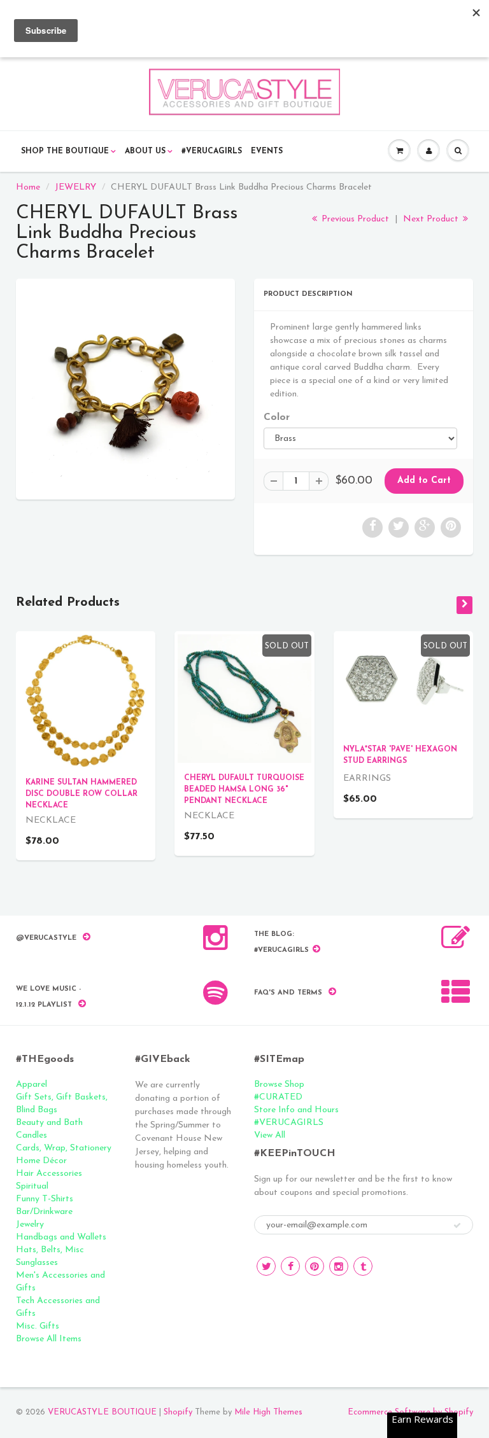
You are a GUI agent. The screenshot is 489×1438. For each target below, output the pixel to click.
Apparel (31, 1084)
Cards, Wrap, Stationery (63, 1148)
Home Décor (41, 1161)
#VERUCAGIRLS (211, 151)
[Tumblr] (362, 1266)
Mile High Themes (268, 1412)
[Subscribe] (457, 1225)
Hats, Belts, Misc (50, 1250)
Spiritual (32, 1186)
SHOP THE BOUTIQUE (65, 151)
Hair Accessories (49, 1173)
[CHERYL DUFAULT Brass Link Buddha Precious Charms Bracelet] (125, 387)
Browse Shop (279, 1084)
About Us (145, 151)
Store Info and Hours (296, 1110)
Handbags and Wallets (61, 1237)
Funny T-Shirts (44, 1199)
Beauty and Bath (49, 1122)
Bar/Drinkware (44, 1212)
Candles (31, 1135)
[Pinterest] (314, 1266)
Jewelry (30, 1224)
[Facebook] (290, 1266)
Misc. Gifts (37, 1326)
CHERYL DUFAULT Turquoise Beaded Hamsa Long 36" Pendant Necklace (244, 789)
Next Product (432, 219)
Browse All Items (49, 1339)
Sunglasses (37, 1262)
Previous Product (354, 219)
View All (269, 1135)
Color (277, 417)
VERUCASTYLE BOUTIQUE (102, 1412)
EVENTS (267, 151)
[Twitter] (266, 1266)
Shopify (178, 1412)
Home (28, 187)
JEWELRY (75, 187)
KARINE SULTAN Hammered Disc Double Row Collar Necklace (81, 794)
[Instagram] (338, 1266)
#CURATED (278, 1097)
